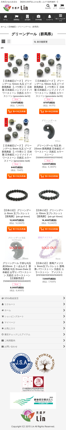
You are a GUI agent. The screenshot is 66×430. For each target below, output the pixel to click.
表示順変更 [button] (42, 41)
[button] (48, 7)
